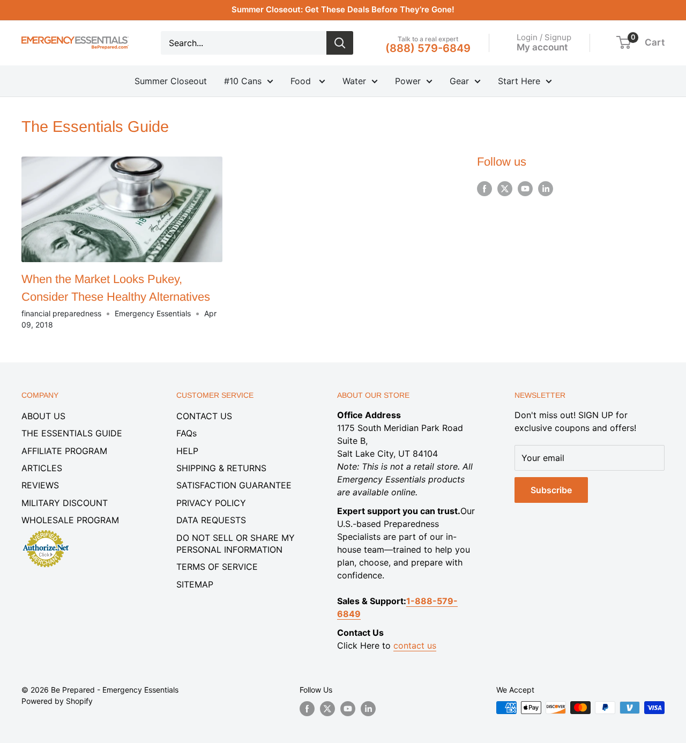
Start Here (519, 81)
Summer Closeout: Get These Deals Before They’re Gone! (343, 9)
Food (302, 81)
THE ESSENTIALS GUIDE (71, 433)
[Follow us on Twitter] (504, 188)
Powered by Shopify (57, 700)
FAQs (186, 433)
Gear (459, 81)
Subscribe (551, 490)
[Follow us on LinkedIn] (545, 188)
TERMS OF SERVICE (217, 566)
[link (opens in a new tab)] (45, 531)
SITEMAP (194, 584)
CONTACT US (204, 416)
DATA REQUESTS (211, 520)
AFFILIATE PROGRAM (64, 450)
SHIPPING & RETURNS (221, 468)
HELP (187, 450)
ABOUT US (43, 416)
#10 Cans (243, 81)
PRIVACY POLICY (211, 502)
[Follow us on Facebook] (484, 188)
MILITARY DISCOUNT (64, 502)
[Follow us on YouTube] (525, 188)
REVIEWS (40, 485)
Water (354, 81)
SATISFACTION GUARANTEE (234, 485)
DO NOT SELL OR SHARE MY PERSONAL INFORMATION (235, 543)
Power (408, 81)
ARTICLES (41, 468)
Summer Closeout (171, 81)
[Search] (339, 43)
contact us (414, 645)
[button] (623, 42)
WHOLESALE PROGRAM (70, 520)
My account (542, 46)
